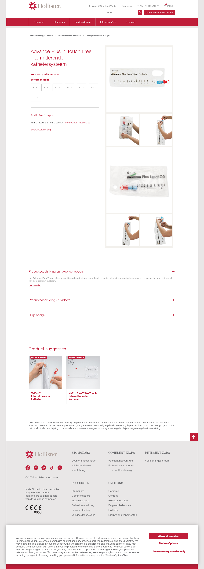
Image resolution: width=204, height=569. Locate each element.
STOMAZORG (81, 452)
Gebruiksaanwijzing (41, 129)
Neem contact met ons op (159, 12)
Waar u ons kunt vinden (104, 5)
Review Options (168, 543)
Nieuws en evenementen (122, 514)
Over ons (130, 22)
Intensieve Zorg (108, 22)
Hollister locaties (118, 500)
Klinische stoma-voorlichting (81, 468)
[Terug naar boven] (194, 437)
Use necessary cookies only (168, 551)
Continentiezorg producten (41, 35)
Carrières (127, 5)
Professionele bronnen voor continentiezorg (121, 468)
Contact (113, 495)
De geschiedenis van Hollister (120, 507)
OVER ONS (115, 483)
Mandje (170, 5)
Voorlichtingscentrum (84, 460)
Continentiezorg (83, 22)
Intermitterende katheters (69, 35)
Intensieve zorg (80, 500)
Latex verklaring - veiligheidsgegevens (83, 512)
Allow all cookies (168, 535)
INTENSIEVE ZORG (157, 452)
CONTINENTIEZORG (121, 452)
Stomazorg (59, 22)
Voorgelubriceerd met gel (98, 35)
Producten (39, 22)
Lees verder (35, 285)
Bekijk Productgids (42, 115)
